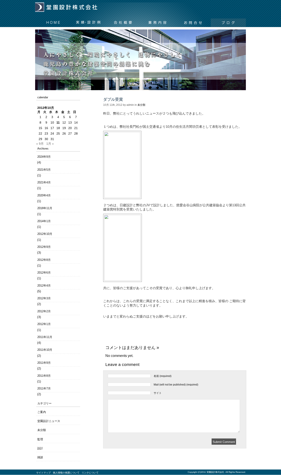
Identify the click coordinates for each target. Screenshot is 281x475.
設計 (40, 448)
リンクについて (90, 472)
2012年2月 (44, 311)
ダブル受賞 (113, 99)
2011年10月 (44, 349)
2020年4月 (44, 195)
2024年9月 (44, 156)
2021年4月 (44, 182)
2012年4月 (44, 285)
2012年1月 (44, 324)
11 (58, 122)
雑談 (40, 457)
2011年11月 (44, 337)
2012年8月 (44, 259)
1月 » (50, 143)
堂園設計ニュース (48, 421)
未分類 (41, 430)
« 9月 (40, 143)
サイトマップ (43, 472)
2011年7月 (44, 388)
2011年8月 (44, 375)
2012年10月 (44, 234)
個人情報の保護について (66, 472)
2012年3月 (44, 298)
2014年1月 (44, 221)
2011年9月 (44, 362)
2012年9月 (44, 246)
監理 (40, 439)
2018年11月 (44, 208)
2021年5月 (44, 169)
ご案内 (41, 412)
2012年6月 (44, 272)
